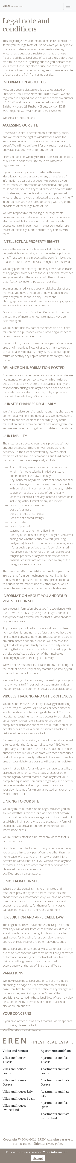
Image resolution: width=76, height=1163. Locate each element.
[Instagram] (42, 1131)
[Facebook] (24, 1131)
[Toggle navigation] (68, 6)
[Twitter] (33, 1131)
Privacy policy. (53, 1143)
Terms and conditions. (28, 1143)
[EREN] (13, 6)
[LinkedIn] (52, 1131)
